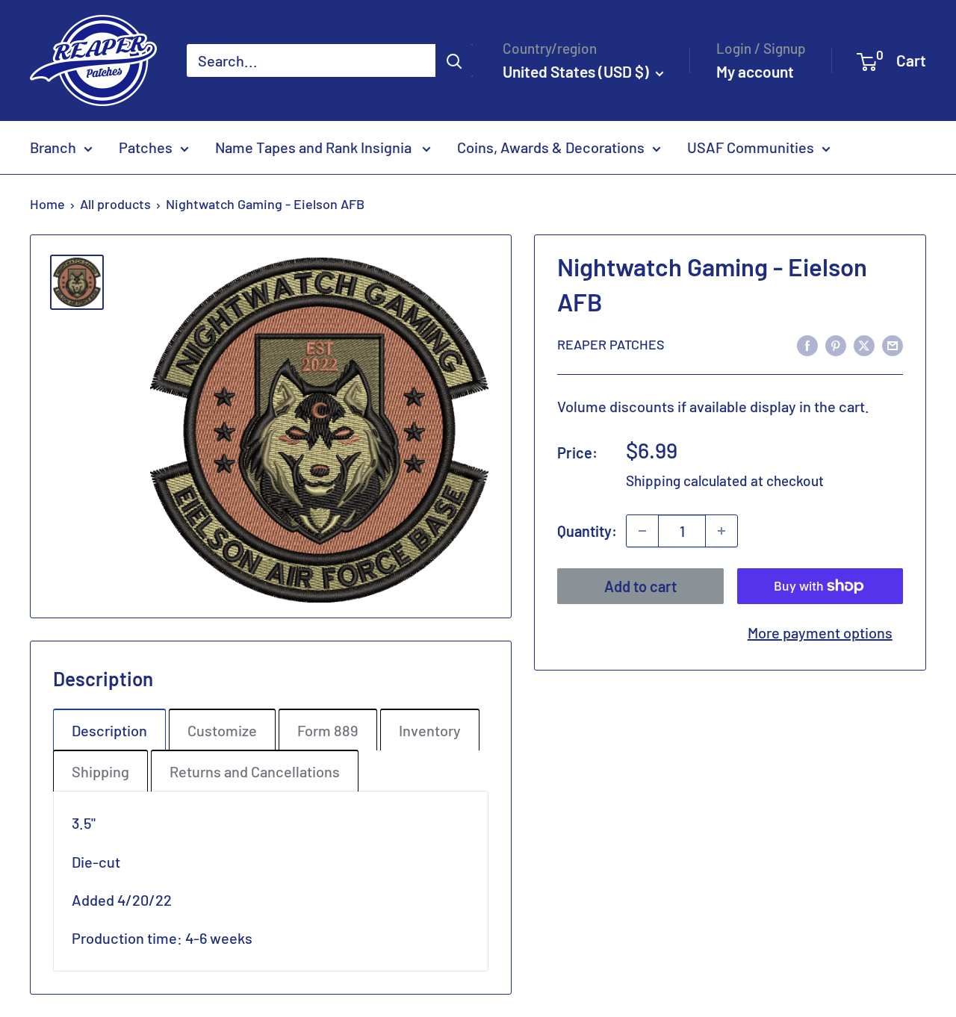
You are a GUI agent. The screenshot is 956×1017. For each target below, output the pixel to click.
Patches (146, 147)
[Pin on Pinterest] (835, 344)
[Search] (454, 60)
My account (755, 71)
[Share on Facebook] (807, 344)
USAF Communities (750, 147)
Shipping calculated (687, 480)
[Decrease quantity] (642, 531)
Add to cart (640, 586)
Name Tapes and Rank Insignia (315, 147)
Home (47, 204)
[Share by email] (892, 344)
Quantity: (587, 531)
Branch (53, 147)
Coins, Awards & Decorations (551, 147)
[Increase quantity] (721, 531)
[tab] (109, 729)
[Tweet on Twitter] (864, 344)
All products (115, 204)
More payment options (820, 632)
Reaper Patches (611, 344)
